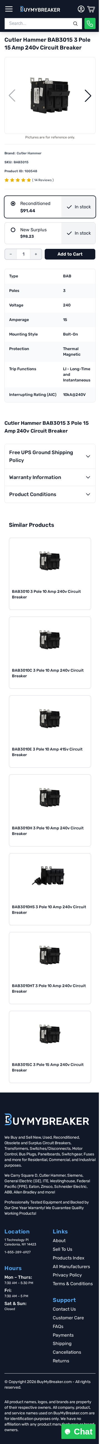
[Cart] (91, 9)
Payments (63, 1335)
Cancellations (67, 1352)
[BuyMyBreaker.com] (40, 8)
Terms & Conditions (73, 1283)
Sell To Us (62, 1249)
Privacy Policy (67, 1275)
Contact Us (64, 1309)
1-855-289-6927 (17, 1252)
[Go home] (46, 1119)
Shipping (62, 1343)
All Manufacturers (71, 1266)
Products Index (68, 1258)
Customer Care (68, 1317)
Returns (61, 1360)
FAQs (58, 1326)
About (59, 1240)
